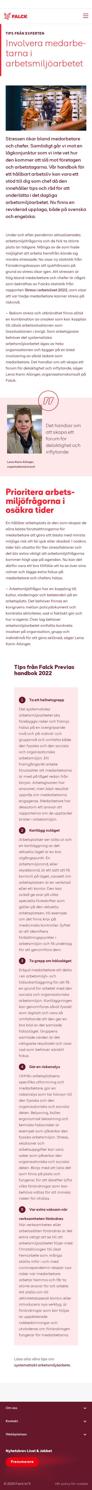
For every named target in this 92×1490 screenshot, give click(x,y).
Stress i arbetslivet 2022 (46, 290)
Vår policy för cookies (71, 1484)
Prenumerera (22, 1462)
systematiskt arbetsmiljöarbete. (42, 1365)
